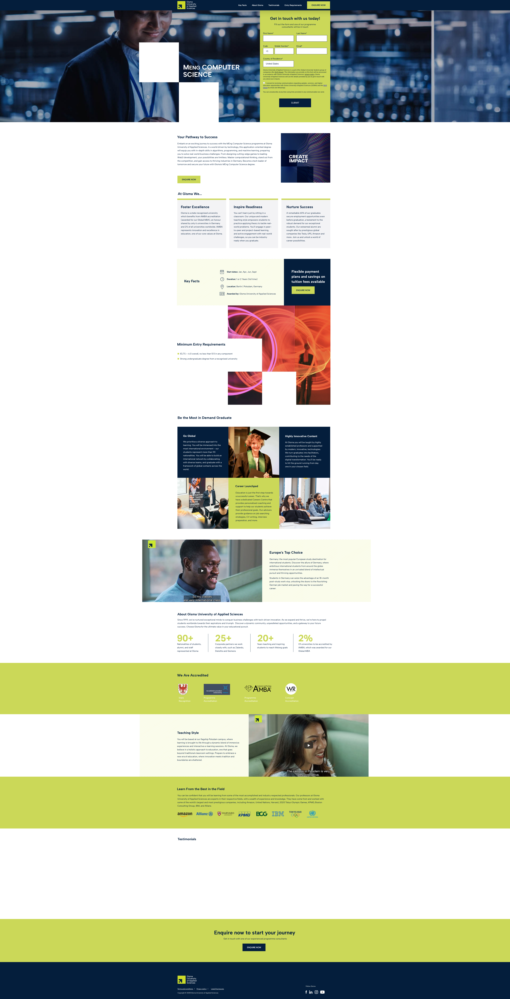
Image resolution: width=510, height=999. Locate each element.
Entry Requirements (293, 5)
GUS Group (279, 72)
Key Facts (242, 5)
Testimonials (273, 5)
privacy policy (309, 74)
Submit (295, 103)
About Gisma (257, 5)
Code (265, 46)
